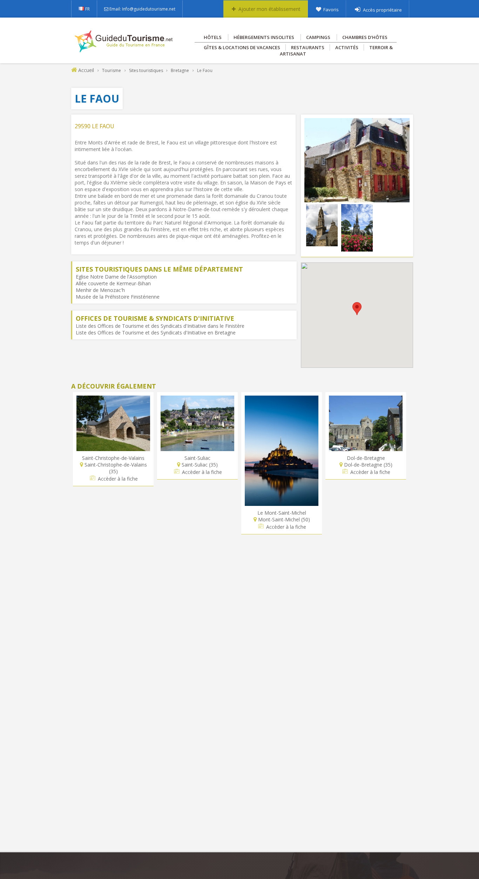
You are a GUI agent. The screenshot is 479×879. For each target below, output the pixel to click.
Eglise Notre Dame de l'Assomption (116, 276)
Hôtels (213, 37)
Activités (346, 47)
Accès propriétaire (382, 10)
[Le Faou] (357, 199)
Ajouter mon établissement (269, 9)
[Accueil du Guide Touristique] (124, 50)
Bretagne (180, 70)
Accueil (86, 70)
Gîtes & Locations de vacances (242, 47)
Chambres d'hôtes (364, 37)
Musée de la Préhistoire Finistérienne (118, 296)
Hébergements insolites (264, 37)
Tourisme (111, 70)
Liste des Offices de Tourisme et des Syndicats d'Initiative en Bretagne (156, 332)
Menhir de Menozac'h (100, 290)
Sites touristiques (146, 70)
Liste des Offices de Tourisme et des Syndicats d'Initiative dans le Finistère (160, 326)
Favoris (331, 9)
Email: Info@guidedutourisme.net (142, 9)
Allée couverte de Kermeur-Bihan (113, 283)
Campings (318, 37)
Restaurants (307, 47)
